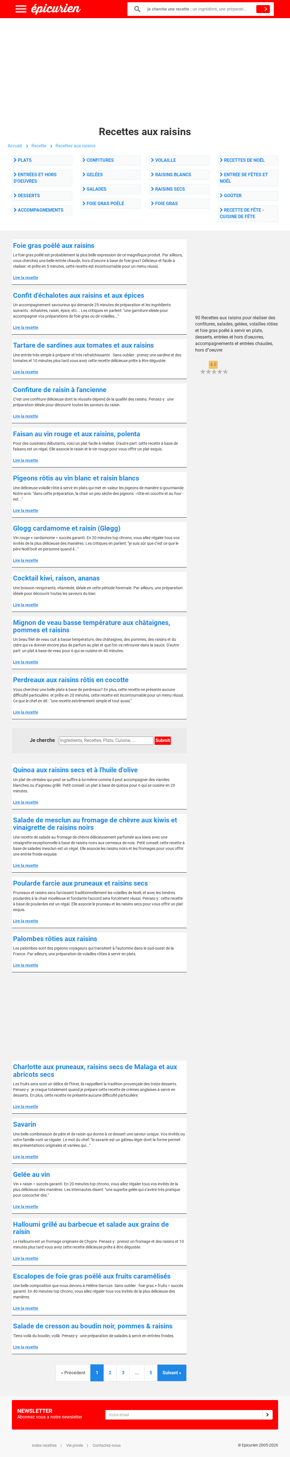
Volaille (165, 160)
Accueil (15, 145)
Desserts (28, 195)
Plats (24, 160)
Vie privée (74, 1445)
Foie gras (166, 203)
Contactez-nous (107, 1445)
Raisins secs (169, 189)
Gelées (94, 174)
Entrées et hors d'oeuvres (35, 178)
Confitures (100, 160)
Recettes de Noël (244, 160)
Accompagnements (40, 210)
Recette (38, 145)
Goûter (232, 195)
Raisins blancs (172, 174)
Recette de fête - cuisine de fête (242, 213)
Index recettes (44, 1445)
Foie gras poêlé (105, 203)
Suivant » (172, 1372)
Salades (96, 189)
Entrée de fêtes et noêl (244, 178)
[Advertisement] (145, 63)
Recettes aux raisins (75, 145)
